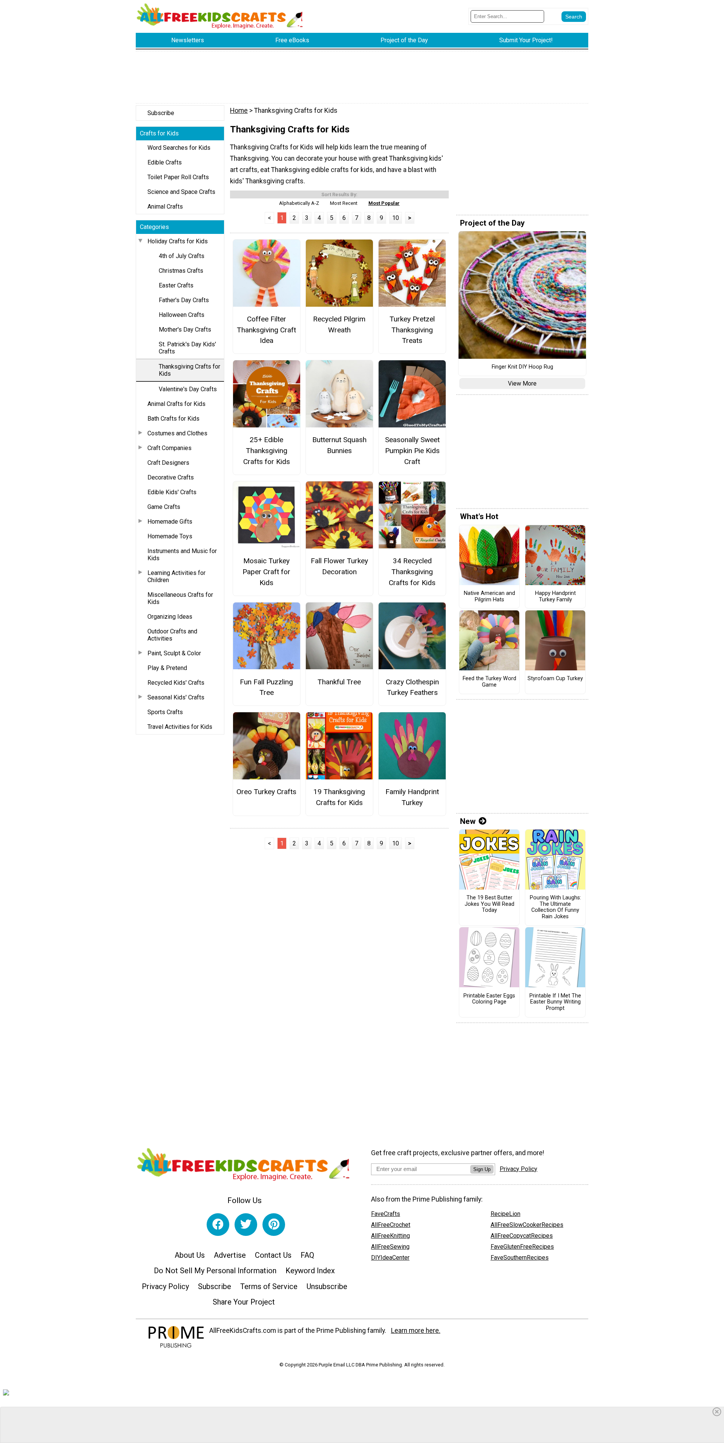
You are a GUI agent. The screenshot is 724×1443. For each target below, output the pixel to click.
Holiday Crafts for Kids (177, 241)
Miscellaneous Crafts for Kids (180, 598)
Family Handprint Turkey (412, 797)
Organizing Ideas (169, 616)
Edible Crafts (164, 162)
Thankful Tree (339, 682)
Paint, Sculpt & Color (174, 653)
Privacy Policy (165, 1286)
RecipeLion (505, 1213)
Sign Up (482, 1169)
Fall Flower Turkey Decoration (339, 566)
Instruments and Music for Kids (182, 554)
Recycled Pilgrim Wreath (339, 324)
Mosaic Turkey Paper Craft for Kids (266, 571)
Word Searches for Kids (178, 147)
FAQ (307, 1255)
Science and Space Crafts (181, 191)
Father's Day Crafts (184, 300)
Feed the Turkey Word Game (489, 682)
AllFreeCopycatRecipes (522, 1235)
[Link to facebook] (218, 1224)
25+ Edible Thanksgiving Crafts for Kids (266, 450)
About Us (190, 1255)
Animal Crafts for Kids (176, 403)
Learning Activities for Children (176, 576)
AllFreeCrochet (390, 1224)
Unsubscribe (327, 1286)
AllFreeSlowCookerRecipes (527, 1224)
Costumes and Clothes (177, 433)
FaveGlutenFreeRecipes (522, 1246)
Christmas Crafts (181, 270)
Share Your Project (244, 1301)
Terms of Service (269, 1286)
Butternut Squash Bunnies (339, 445)
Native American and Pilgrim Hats (489, 596)
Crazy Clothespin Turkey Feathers (412, 687)
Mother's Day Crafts (185, 329)
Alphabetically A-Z (299, 203)
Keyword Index (310, 1270)
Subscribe (160, 113)
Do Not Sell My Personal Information (215, 1270)
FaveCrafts (385, 1213)
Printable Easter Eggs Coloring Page (489, 999)
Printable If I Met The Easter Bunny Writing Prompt (555, 1002)
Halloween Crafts (181, 314)
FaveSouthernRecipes (520, 1257)
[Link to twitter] (246, 1224)
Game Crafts (163, 506)
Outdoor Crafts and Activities (172, 635)
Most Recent (343, 203)
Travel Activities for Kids (179, 726)
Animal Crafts (165, 206)
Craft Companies (169, 448)
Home (239, 110)
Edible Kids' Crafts (171, 492)
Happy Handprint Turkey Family (555, 596)
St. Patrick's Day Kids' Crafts (187, 348)
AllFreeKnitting (390, 1235)
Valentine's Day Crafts (188, 389)
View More (522, 383)
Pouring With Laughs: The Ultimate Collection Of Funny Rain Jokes (555, 907)
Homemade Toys (169, 536)
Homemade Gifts (169, 521)
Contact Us (273, 1255)
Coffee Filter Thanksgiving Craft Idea (266, 330)
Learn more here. (415, 1330)
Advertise (230, 1255)
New (468, 821)
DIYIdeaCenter (390, 1257)
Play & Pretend (167, 668)
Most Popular (384, 203)
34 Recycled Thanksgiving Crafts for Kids (412, 571)
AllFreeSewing (390, 1246)
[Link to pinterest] (273, 1224)
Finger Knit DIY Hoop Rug (522, 367)
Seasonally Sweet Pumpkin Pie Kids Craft (412, 450)
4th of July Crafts (181, 256)
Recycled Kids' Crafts (175, 682)
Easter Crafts (176, 285)
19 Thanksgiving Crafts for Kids (339, 797)
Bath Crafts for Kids (173, 418)
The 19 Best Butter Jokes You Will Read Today (489, 904)
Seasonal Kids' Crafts (175, 697)
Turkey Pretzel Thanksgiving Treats (412, 330)
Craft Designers (168, 462)
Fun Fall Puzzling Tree (266, 687)
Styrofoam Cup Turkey (555, 679)
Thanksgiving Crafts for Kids (189, 370)
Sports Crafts (165, 712)
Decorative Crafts (170, 477)
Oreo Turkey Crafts (266, 791)
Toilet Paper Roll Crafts (178, 177)
